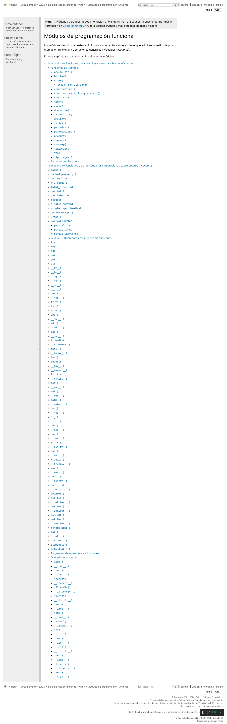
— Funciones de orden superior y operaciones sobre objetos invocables (100, 165)
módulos (209, 4)
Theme (208, 9)
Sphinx (214, 721)
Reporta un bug (14, 59)
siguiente (197, 4)
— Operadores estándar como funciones (80, 238)
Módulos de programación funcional (108, 4)
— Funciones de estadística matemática (20, 29)
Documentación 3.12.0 (33, 4)
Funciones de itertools (65, 67)
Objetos (61, 221)
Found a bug (216, 718)
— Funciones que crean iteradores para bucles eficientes (90, 63)
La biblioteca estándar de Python (66, 4)
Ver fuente (11, 62)
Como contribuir (73, 25)
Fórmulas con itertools (65, 161)
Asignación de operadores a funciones (75, 553)
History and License (194, 706)
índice (219, 4)
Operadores (63, 557)
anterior (185, 4)
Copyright (179, 697)
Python (12, 4)
